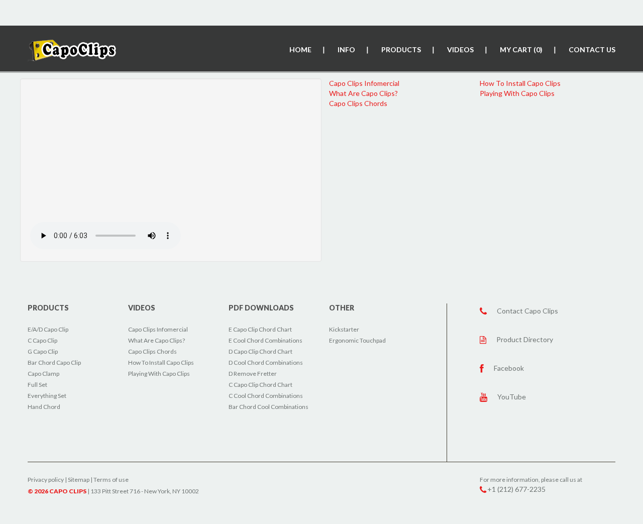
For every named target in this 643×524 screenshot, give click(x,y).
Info (346, 49)
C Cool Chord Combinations (266, 395)
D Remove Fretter (253, 373)
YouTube (511, 396)
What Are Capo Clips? (363, 93)
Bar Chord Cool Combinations (268, 406)
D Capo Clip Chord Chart (260, 351)
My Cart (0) (521, 49)
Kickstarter (344, 329)
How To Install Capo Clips (520, 83)
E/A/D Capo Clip (48, 329)
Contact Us (592, 49)
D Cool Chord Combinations (266, 362)
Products (401, 49)
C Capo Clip (42, 340)
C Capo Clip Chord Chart (260, 384)
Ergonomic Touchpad (357, 340)
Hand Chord (44, 406)
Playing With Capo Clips (517, 93)
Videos (460, 49)
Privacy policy (46, 479)
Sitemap (78, 479)
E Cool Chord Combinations (265, 340)
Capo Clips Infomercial (364, 83)
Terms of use (111, 479)
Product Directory (524, 339)
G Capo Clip (43, 351)
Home (300, 49)
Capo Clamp (43, 373)
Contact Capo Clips (527, 310)
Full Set (37, 384)
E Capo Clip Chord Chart (260, 329)
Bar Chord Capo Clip (54, 362)
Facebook (509, 368)
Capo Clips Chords (358, 103)
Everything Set (47, 395)
